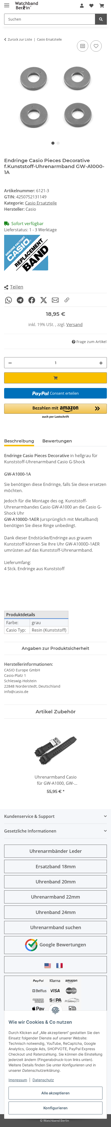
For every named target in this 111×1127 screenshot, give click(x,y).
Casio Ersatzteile (41, 203)
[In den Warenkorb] (55, 377)
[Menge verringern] (10, 362)
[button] (81, 6)
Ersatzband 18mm (56, 866)
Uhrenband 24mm (56, 912)
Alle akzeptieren (55, 1093)
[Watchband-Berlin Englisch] (49, 965)
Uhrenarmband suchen (55, 927)
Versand (74, 324)
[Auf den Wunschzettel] (96, 46)
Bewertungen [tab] (57, 441)
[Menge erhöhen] (101, 362)
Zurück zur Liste (20, 39)
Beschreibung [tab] (19, 441)
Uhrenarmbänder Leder (55, 851)
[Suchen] (101, 19)
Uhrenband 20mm (56, 882)
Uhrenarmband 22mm (55, 897)
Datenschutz (43, 1080)
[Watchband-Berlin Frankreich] (61, 965)
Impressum (18, 1080)
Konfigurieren (55, 1108)
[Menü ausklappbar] (6, 3)
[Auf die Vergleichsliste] (82, 46)
